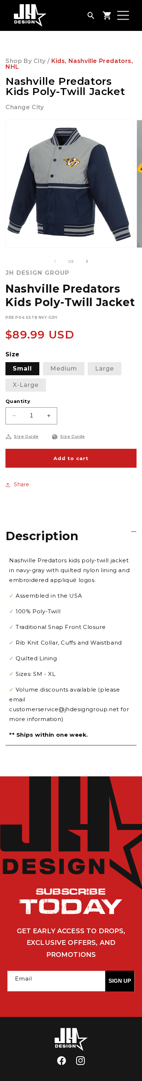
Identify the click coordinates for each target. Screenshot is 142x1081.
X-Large (26, 384)
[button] (91, 15)
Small (22, 368)
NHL (12, 66)
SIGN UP (120, 981)
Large (104, 368)
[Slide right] (87, 261)
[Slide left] (55, 261)
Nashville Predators (99, 61)
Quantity (17, 401)
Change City (24, 107)
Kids (58, 61)
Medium (63, 368)
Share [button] (21, 484)
